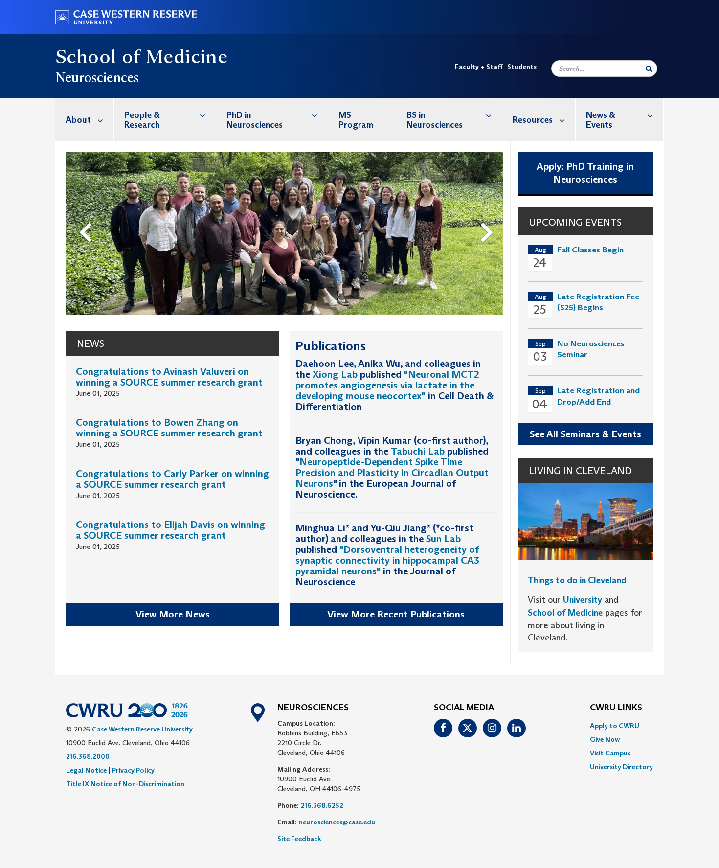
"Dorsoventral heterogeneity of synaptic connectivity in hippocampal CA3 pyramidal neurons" (387, 560)
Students (522, 66)
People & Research (142, 120)
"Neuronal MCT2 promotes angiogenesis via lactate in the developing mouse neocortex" (387, 385)
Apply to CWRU (614, 725)
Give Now (605, 739)
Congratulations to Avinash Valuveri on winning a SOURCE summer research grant (169, 376)
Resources (533, 119)
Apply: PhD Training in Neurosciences (585, 172)
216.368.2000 (88, 756)
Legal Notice (86, 770)
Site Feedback (299, 838)
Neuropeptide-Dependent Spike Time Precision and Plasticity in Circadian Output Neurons (392, 472)
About (78, 119)
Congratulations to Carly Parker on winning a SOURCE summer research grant (172, 479)
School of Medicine (141, 56)
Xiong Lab (335, 374)
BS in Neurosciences (434, 120)
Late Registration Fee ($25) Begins (598, 302)
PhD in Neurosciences (254, 120)
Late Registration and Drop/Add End (598, 396)
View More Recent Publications (396, 614)
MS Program (355, 120)
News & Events (600, 120)
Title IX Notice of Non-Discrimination (125, 783)
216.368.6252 (322, 805)
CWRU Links (616, 708)
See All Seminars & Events (585, 434)
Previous (87, 216)
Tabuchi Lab (418, 451)
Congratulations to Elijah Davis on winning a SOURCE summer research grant (170, 530)
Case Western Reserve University (142, 729)
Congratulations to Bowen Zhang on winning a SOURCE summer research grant (169, 427)
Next (489, 216)
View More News (172, 614)
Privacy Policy (133, 770)
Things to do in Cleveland (577, 580)
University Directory (621, 766)
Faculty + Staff (479, 66)
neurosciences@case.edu (337, 822)
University (582, 599)
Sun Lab (443, 539)
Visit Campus (610, 753)
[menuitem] (84, 119)
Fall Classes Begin (590, 250)
